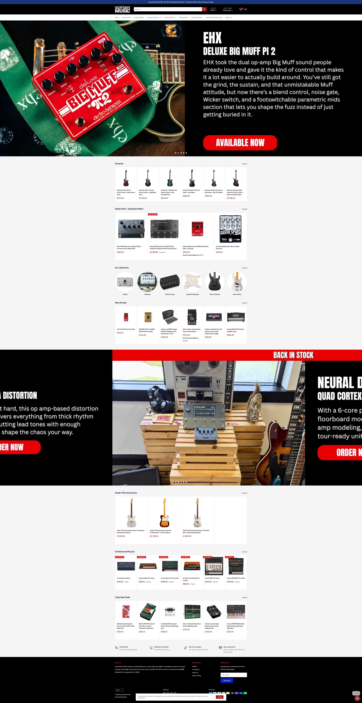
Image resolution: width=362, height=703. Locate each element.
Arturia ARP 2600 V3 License (236, 578)
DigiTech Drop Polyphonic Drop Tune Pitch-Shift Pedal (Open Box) (125, 626)
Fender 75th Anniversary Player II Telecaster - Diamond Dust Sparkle (131, 531)
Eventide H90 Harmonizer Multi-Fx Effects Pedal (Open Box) (170, 626)
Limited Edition (139, 17)
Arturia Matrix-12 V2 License (170, 578)
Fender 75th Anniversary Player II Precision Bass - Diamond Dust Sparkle (196, 531)
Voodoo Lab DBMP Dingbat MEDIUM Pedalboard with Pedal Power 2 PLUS (169, 331)
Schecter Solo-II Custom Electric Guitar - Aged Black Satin (147, 192)
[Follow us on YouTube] (175, 693)
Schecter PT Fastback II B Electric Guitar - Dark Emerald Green (169, 192)
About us (195, 672)
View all (244, 164)
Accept (220, 697)
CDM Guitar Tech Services (214, 17)
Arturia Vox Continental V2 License (191, 579)
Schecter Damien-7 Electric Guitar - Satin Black (191, 191)
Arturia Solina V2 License (147, 578)
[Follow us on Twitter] (168, 693)
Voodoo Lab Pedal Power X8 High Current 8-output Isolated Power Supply (213, 331)
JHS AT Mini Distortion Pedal (126, 329)
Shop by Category (153, 17)
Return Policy (196, 675)
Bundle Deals (183, 17)
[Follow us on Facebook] (164, 693)
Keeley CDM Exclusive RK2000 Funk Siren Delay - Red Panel (196, 247)
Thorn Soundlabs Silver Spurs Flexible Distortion (227, 247)
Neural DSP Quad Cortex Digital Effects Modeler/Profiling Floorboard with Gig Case (163, 247)
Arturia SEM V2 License (212, 578)
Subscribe (226, 680)
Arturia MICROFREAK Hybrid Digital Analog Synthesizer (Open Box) (235, 626)
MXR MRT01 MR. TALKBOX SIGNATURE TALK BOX (147, 330)
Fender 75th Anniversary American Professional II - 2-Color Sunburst (160, 531)
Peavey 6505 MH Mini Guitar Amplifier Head (235, 330)
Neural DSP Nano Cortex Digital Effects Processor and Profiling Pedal (129, 247)
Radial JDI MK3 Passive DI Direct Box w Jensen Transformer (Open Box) (147, 626)
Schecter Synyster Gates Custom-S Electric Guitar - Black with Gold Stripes (235, 192)
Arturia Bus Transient (123, 578)
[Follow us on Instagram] (171, 693)
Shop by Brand (169, 17)
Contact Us (196, 669)
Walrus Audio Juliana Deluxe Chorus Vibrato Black (191, 330)
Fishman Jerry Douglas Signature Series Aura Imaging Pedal (212, 626)
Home (117, 17)
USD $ (117, 690)
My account (227, 10)
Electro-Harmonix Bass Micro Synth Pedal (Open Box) (192, 625)
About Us (229, 17)
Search (194, 666)
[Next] (247, 282)
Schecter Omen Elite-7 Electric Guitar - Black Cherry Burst (126, 192)
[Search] (204, 9)
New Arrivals (126, 17)
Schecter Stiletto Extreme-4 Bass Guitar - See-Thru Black (214, 191)
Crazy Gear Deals (196, 17)
